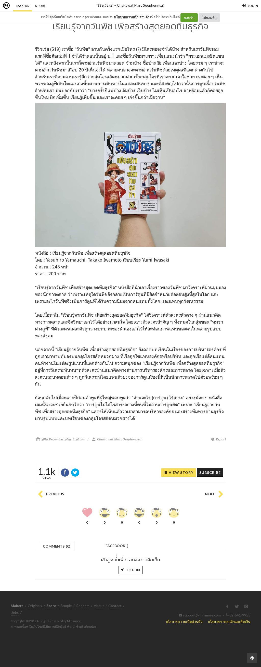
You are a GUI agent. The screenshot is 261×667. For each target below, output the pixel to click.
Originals (35, 605)
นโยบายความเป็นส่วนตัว (131, 17)
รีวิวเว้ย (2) (105, 5)
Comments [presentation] (56, 546)
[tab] (57, 545)
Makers (22, 6)
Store (40, 6)
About (99, 605)
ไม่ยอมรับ (209, 17)
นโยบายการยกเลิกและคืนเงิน (229, 621)
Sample (66, 605)
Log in (133, 570)
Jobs (15, 612)
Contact (115, 605)
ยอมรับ (189, 17)
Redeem (82, 605)
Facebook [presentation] (117, 547)
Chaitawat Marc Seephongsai (140, 5)
